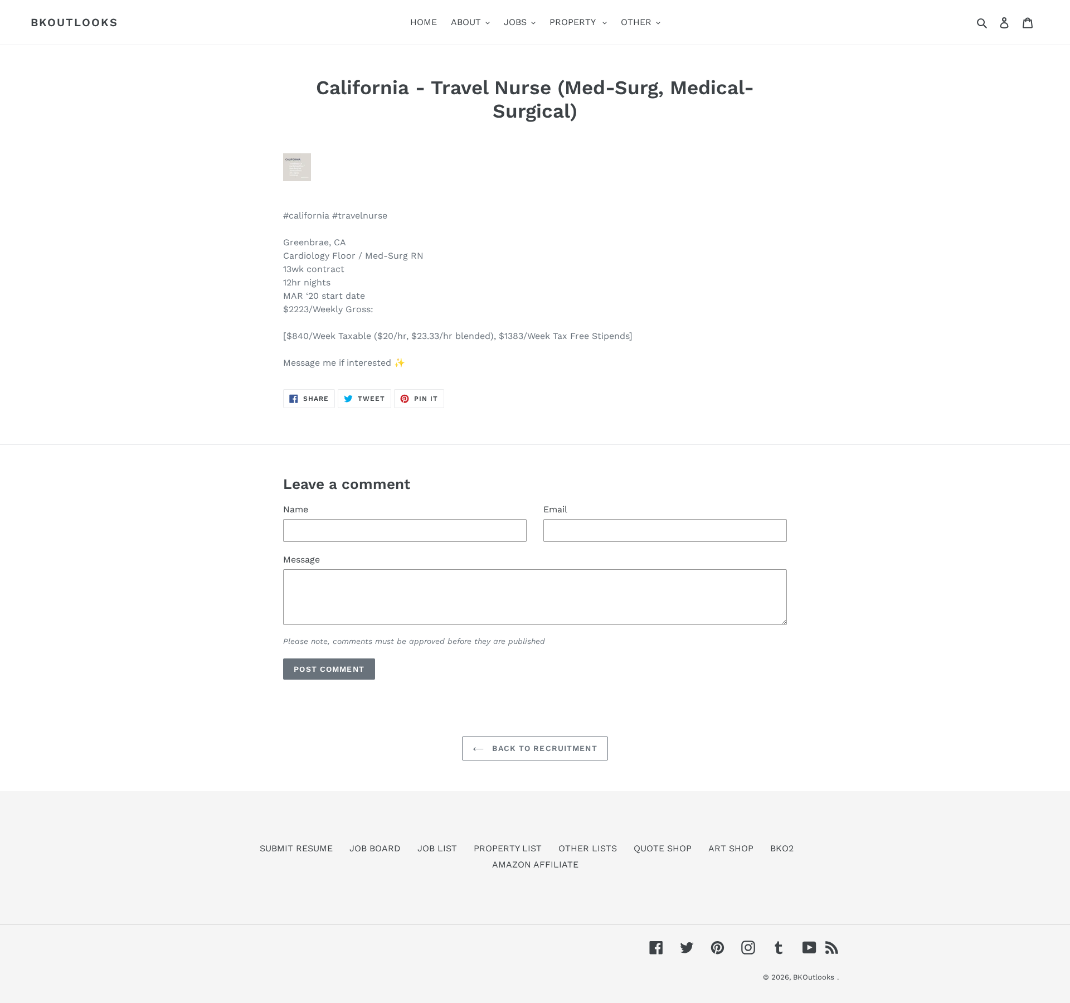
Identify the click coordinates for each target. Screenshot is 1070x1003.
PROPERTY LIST (508, 848)
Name (295, 509)
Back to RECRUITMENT (543, 748)
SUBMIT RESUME (296, 848)
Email (555, 509)
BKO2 (782, 848)
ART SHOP (730, 848)
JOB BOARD (375, 848)
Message (301, 559)
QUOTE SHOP (663, 848)
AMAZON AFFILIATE (535, 864)
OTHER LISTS (587, 848)
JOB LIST (437, 848)
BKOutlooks (74, 22)
